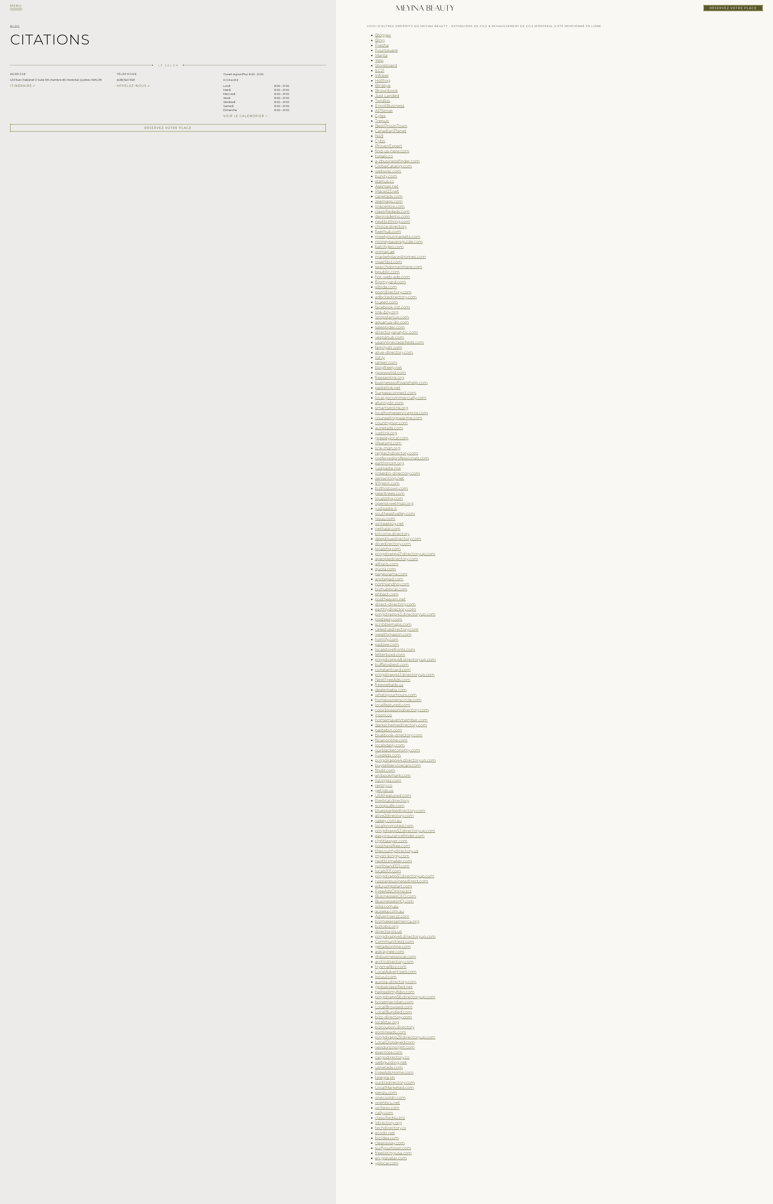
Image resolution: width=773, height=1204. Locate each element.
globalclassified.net (394, 986)
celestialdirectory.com (397, 629)
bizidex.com (387, 1138)
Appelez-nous (132, 86)
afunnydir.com (389, 402)
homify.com (386, 639)
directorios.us (388, 931)
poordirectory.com (393, 292)
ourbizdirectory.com (395, 1082)
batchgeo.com (389, 246)
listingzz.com (388, 780)
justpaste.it (386, 508)
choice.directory (391, 226)
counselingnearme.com (398, 417)
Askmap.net (387, 186)
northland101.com (392, 866)
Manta (381, 55)
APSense (384, 110)
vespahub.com (389, 337)
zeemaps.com (389, 201)
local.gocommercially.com (400, 397)
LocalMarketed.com (394, 1087)
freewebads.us (389, 684)
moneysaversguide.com (399, 241)
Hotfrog (382, 80)
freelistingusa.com (393, 1153)
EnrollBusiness (389, 105)
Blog (15, 26)
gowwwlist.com (390, 372)
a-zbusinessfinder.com (397, 161)
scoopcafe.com (389, 805)
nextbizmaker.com (393, 861)
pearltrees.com (390, 493)
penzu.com (386, 1092)
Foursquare (386, 50)
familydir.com (388, 347)
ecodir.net (385, 1132)
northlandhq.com (392, 584)
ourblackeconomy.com (397, 750)
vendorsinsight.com (395, 1047)
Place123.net (387, 191)
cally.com (384, 1112)
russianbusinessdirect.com (401, 881)
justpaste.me (388, 468)
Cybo (380, 141)
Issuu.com (385, 518)
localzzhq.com (389, 498)
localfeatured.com (392, 705)
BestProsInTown (391, 125)
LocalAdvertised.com (395, 971)
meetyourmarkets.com (397, 236)
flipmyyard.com (390, 282)
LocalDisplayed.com (395, 1042)
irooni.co (383, 715)
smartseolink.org (391, 407)
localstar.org (387, 1022)
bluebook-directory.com (398, 735)
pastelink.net (387, 387)
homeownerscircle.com (398, 699)
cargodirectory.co (392, 1057)
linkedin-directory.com (397, 473)
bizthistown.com (391, 488)
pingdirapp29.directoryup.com (405, 1037)
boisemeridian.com (394, 1002)
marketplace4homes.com (400, 256)
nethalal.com (387, 528)
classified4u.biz (390, 1117)
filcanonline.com (391, 740)
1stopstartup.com (392, 317)
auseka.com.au (389, 911)
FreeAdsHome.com (394, 1072)
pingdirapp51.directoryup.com (404, 876)
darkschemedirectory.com (401, 725)
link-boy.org (386, 312)
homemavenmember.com (401, 720)
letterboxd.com (390, 654)
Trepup (382, 120)
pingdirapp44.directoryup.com (405, 760)
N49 (379, 136)
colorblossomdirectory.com (402, 710)
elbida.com (386, 287)
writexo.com (387, 1107)
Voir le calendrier (243, 116)
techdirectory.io (390, 1127)
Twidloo (382, 100)
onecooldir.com (390, 1097)
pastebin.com (388, 730)
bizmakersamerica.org (397, 921)
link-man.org (387, 448)
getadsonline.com (393, 946)
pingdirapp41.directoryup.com (405, 674)
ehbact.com (386, 594)
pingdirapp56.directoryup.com (405, 997)
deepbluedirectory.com (398, 538)
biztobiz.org (386, 926)
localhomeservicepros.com (401, 412)
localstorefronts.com (395, 649)
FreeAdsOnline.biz (393, 891)
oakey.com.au (388, 820)
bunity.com (386, 176)
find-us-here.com (392, 151)
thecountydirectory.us (396, 851)
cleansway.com (390, 1143)
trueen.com (386, 302)
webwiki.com (388, 171)
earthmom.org (389, 463)
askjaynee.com (389, 951)
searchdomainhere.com (398, 266)
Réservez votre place (733, 8)
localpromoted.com (394, 825)
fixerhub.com (388, 231)
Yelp (379, 60)
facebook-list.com (392, 307)
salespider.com (390, 327)
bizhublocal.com (391, 589)
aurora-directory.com (395, 981)
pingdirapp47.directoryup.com (405, 553)
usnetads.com (389, 1067)
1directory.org (388, 1122)
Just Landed (387, 95)
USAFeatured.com (393, 795)
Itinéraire (21, 86)
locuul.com (386, 976)
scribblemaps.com (393, 624)
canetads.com (389, 196)
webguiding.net (391, 1062)
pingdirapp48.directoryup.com (405, 659)
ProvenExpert (388, 146)
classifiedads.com (392, 211)
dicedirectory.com (393, 543)
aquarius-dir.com (392, 322)
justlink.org (386, 433)
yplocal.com (386, 1163)
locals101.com (388, 871)
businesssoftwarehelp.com (401, 382)
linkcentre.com (390, 206)
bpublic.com (387, 271)
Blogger (383, 35)
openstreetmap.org (394, 503)
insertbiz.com (388, 261)
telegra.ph (385, 1077)
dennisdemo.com (392, 216)
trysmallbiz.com (390, 966)
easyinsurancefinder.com (400, 835)
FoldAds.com (388, 755)
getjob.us (384, 790)
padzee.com (387, 644)
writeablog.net (389, 523)
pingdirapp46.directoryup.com (405, 936)
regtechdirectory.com (396, 453)
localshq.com (388, 548)
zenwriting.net (389, 478)
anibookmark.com (393, 775)
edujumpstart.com (393, 886)
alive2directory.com (394, 815)
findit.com (385, 770)
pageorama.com (391, 574)
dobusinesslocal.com (395, 956)
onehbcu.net (387, 1102)
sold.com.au (386, 906)
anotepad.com (389, 579)
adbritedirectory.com (396, 297)
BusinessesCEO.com (395, 896)
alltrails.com (386, 564)
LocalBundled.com (393, 1012)
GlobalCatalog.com (393, 166)
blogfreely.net (388, 367)
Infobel (382, 75)
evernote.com (388, 1052)
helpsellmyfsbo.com (394, 992)
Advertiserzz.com (392, 916)
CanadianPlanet (390, 130)
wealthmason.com (393, 634)
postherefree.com (392, 845)
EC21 (379, 70)
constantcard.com (393, 669)
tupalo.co (384, 156)
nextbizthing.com (392, 221)
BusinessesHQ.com (394, 901)
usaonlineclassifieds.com (399, 342)
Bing (380, 40)
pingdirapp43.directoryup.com (405, 614)
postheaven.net (390, 599)
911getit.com (387, 483)
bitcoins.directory (392, 533)
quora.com (385, 569)
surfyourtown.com (393, 1148)
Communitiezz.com (394, 941)
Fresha (382, 45)
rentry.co (383, 785)
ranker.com (386, 362)
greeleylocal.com (391, 438)
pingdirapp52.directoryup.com (405, 830)
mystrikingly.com (392, 856)
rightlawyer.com (391, 840)
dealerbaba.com (391, 689)
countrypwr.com (391, 423)
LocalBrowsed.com (393, 1007)
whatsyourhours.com (396, 694)
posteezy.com (388, 619)
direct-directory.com (395, 604)
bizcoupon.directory (394, 1027)
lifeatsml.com (388, 443)
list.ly (380, 357)
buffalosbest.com (392, 664)
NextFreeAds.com (392, 679)
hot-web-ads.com (392, 277)
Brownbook (386, 90)
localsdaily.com (390, 745)
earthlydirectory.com (395, 609)
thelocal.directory (392, 800)
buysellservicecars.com (398, 765)
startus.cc (384, 181)
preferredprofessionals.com (402, 458)
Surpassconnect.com (395, 392)
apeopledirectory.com (396, 558)
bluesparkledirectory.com (400, 810)
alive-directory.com (394, 352)
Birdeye (383, 85)
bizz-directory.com (393, 1017)
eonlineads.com (390, 1032)
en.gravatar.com (391, 1158)
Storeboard (386, 65)
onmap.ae (385, 251)
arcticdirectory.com (394, 961)
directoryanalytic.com (396, 332)
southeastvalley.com (395, 513)
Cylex (380, 115)
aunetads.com (389, 428)
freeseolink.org (389, 377)
